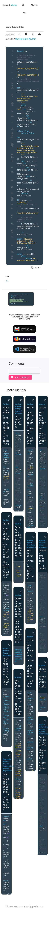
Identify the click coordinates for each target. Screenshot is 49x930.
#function (18, 413)
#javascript (7, 759)
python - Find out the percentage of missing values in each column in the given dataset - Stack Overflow (6, 550)
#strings (18, 409)
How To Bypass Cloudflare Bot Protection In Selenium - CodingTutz (18, 697)
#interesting (43, 727)
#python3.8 (31, 547)
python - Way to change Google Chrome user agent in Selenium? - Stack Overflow (30, 663)
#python (32, 39)
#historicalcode (9, 766)
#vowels (18, 411)
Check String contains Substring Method (42, 679)
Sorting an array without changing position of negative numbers (42, 754)
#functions (31, 545)
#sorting (42, 731)
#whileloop (7, 655)
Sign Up (34, 5)
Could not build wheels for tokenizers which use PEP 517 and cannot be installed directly (18, 620)
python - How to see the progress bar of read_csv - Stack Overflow (42, 425)
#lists (41, 545)
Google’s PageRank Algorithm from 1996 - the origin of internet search (6, 792)
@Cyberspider (21, 39)
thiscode (10, 5)
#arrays (42, 729)
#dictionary (43, 547)
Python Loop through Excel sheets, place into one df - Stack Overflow (30, 425)
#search (6, 764)
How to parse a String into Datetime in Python (30, 564)
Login (24, 12)
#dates (29, 543)
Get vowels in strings (18, 421)
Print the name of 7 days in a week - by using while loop (6, 671)
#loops (5, 653)
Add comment (20, 377)
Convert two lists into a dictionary (42, 559)
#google (6, 768)
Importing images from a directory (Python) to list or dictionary (6, 425)
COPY (36, 267)
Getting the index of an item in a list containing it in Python (18, 542)
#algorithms (7, 771)
